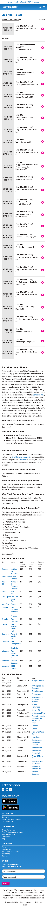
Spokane (5, 569)
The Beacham (14, 620)
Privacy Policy (6, 849)
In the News (6, 836)
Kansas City (4, 583)
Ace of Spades (14, 578)
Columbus (5, 634)
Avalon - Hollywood (36, 706)
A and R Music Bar (14, 636)
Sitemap (5, 856)
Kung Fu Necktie (38, 681)
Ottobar (35, 726)
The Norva (23, 460)
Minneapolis (6, 597)
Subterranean (37, 694)
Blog (3, 839)
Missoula (5, 651)
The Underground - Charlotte (38, 762)
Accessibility (6, 854)
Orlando (5, 619)
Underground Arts (38, 713)
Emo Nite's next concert (21, 457)
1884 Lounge (14, 667)
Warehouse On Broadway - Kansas (15, 585)
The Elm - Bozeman (14, 662)
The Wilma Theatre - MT (14, 654)
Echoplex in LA (38, 395)
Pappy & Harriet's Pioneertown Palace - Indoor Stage (38, 719)
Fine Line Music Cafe (14, 599)
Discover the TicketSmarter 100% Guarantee (23, 2)
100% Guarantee (7, 821)
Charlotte (5, 641)
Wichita (4, 591)
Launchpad (36, 737)
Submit (5, 883)
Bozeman (5, 661)
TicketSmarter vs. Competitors (12, 832)
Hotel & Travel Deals (8, 834)
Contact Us (5, 817)
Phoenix (5, 607)
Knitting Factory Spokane (14, 571)
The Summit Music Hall (14, 627)
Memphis (5, 666)
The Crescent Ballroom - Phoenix (14, 611)
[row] (23, 29)
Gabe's (13, 604)
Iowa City (5, 604)
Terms (4, 847)
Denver (4, 624)
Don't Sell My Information (10, 851)
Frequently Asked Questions (11, 819)
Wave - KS (36, 710)
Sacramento (6, 577)
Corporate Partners (8, 830)
